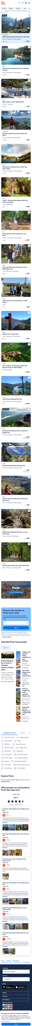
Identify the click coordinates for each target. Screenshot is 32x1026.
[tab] (9, 733)
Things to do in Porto (6, 962)
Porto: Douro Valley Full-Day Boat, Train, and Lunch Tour (15, 834)
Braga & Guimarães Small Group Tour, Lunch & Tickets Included (14, 908)
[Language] (26, 3)
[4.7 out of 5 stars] (16, 801)
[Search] (19, 3)
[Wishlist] (22, 3)
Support (4, 992)
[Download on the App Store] (20, 987)
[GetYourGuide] (3, 3)
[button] (16, 29)
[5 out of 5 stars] (16, 812)
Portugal (8, 960)
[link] (16, 29)
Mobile (4, 984)
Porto (17, 779)
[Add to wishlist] (29, 15)
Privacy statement (7, 637)
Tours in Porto (17, 962)
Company (4, 996)
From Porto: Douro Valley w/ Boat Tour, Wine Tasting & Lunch (14, 859)
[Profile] (29, 3)
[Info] (29, 11)
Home (2, 960)
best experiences (5, 781)
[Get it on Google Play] (8, 987)
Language (5, 968)
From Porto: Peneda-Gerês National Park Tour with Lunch (15, 933)
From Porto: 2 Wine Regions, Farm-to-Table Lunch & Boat (15, 809)
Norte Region (15, 960)
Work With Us (6, 999)
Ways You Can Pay (7, 1002)
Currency (5, 975)
